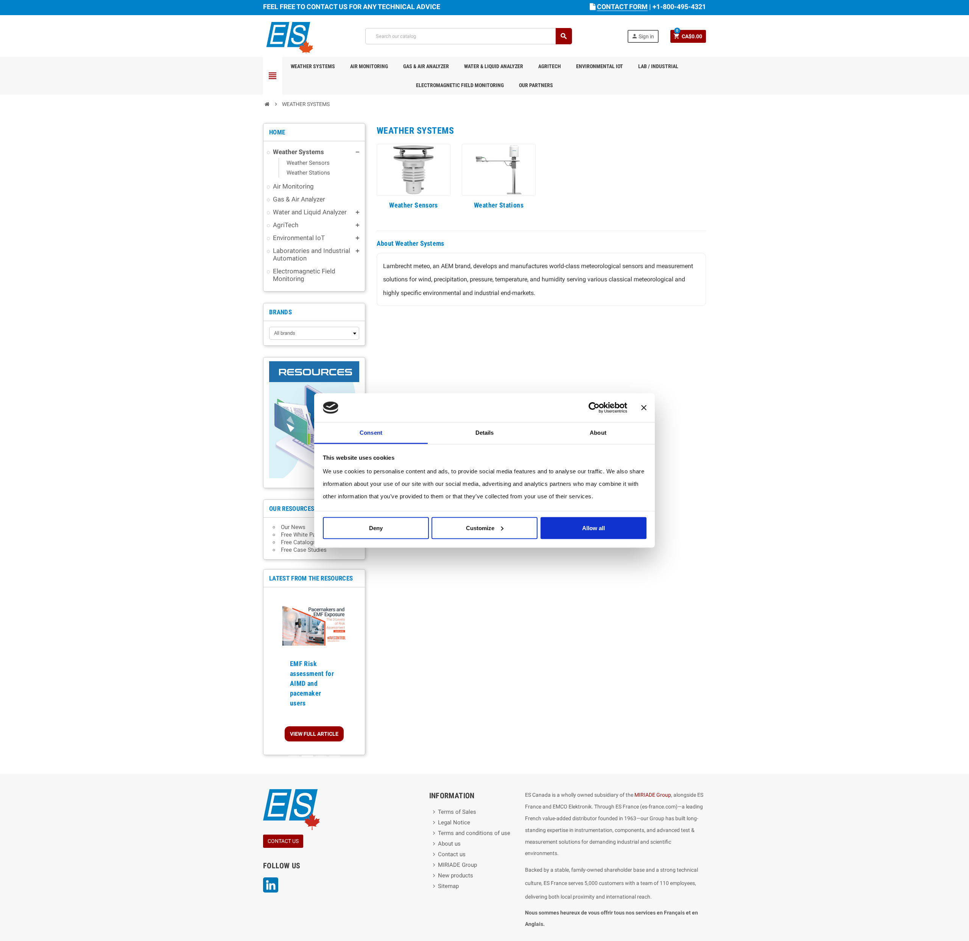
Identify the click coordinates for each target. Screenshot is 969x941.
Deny (376, 527)
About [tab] (598, 432)
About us (449, 843)
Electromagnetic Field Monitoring (460, 85)
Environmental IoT (599, 66)
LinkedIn (270, 885)
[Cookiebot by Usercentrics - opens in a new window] (594, 408)
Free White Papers (304, 534)
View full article (314, 734)
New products (455, 875)
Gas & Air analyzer (426, 66)
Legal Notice (454, 822)
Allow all (593, 527)
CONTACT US (283, 841)
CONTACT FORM (622, 7)
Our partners (536, 85)
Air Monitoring (369, 66)
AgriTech (549, 66)
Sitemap (448, 886)
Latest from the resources (311, 578)
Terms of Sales (457, 811)
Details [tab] (484, 432)
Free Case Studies (304, 549)
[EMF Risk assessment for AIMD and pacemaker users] (314, 623)
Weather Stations (498, 205)
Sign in (642, 36)
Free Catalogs (298, 542)
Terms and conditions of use (474, 833)
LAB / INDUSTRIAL (658, 66)
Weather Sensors (413, 205)
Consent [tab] (371, 432)
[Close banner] (644, 407)
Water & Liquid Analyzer (493, 66)
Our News (293, 527)
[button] (276, 671)
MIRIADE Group (457, 864)
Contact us (452, 854)
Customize (480, 527)
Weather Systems (313, 66)
